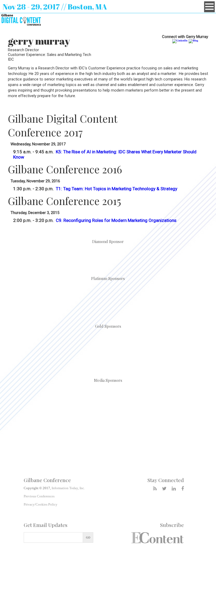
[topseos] (128, 422)
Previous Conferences (39, 496)
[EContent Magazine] (47, 422)
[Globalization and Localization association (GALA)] (46, 349)
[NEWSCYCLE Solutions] (108, 349)
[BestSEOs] (27, 396)
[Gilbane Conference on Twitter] (164, 488)
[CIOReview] (68, 396)
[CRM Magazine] (148, 396)
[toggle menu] (209, 6)
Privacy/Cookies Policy (40, 504)
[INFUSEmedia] (169, 298)
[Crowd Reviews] (188, 396)
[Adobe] (108, 254)
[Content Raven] (108, 298)
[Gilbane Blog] (155, 488)
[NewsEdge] (169, 349)
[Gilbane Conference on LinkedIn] (174, 488)
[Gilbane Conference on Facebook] (182, 488)
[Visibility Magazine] (168, 422)
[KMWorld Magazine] (88, 422)
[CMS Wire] (108, 396)
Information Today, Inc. (68, 488)
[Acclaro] (46, 298)
